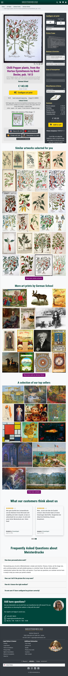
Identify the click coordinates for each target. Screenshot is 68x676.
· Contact (5, 643)
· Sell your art (28, 645)
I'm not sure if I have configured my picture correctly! (22, 591)
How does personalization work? (15, 560)
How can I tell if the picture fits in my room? (19, 578)
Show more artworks (34, 492)
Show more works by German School (34, 375)
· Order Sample (28, 654)
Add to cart (56, 125)
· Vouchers (27, 652)
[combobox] (55, 29)
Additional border (50, 26)
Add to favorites (32, 131)
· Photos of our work (29, 650)
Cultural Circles (17, 6)
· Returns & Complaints (8, 654)
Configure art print (24, 92)
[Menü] (2, 2)
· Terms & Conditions (8, 647)
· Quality (26, 647)
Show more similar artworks (34, 278)
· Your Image (28, 643)
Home (3, 6)
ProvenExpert (15, 531)
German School (26, 6)
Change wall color (15, 135)
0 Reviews (26, 139)
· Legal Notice (6, 645)
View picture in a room (32, 135)
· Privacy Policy (6, 650)
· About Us (5, 656)
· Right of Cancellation (8, 652)
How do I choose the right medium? (16, 584)
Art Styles (9, 6)
